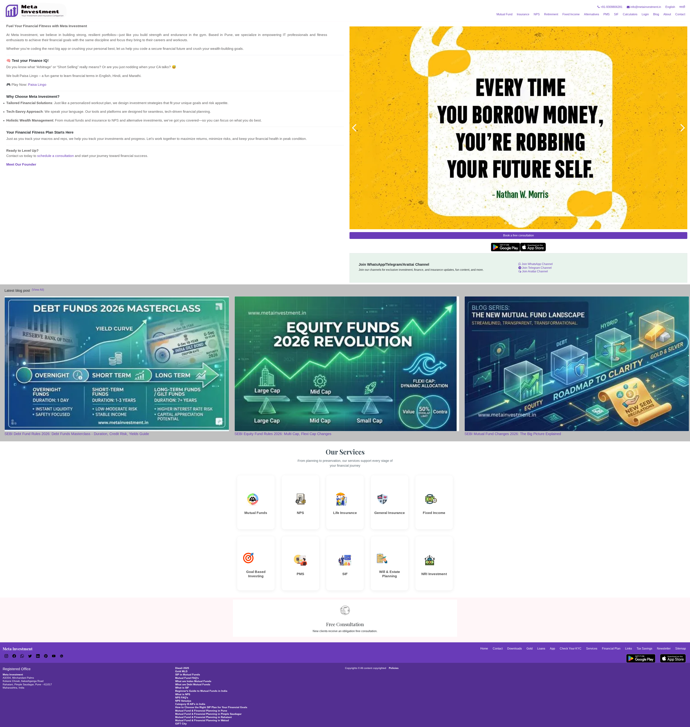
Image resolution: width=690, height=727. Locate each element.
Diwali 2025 (182, 668)
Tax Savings (644, 648)
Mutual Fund (504, 14)
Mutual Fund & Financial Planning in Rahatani (203, 717)
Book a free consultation (518, 235)
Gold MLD (181, 671)
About (667, 14)
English (670, 6)
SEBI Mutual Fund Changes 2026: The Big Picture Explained (512, 434)
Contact (680, 14)
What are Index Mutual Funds (193, 681)
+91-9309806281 (611, 6)
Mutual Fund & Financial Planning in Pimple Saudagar (208, 713)
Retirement (551, 14)
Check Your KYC (570, 648)
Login (645, 14)
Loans (541, 648)
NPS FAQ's (181, 697)
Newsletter (664, 648)
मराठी (682, 6)
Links (628, 648)
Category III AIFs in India (190, 704)
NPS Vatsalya (183, 700)
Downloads (514, 648)
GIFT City (181, 723)
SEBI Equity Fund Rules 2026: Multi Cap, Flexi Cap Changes (282, 434)
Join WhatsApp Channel (537, 264)
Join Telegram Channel (536, 267)
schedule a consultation (55, 156)
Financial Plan (611, 648)
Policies (394, 668)
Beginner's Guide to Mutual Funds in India (201, 690)
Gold (529, 648)
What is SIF (182, 687)
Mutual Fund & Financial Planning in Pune (201, 710)
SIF (616, 14)
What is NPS (182, 694)
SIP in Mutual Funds (187, 674)
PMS (606, 14)
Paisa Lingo (37, 84)
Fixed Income (571, 14)
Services (591, 648)
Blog (656, 14)
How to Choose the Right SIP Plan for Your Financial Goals (211, 707)
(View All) (38, 289)
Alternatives (591, 14)
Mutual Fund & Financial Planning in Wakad (202, 720)
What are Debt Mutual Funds (192, 684)
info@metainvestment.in (645, 6)
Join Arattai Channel (534, 271)
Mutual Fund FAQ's (187, 677)
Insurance (523, 14)
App (552, 648)
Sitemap (680, 648)
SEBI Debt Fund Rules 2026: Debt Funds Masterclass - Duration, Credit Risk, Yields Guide (76, 434)
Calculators (630, 14)
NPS (537, 14)
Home (484, 648)
